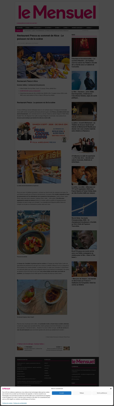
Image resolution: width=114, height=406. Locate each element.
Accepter (61, 393)
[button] (111, 388)
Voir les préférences (102, 393)
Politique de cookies (7, 403)
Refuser (82, 393)
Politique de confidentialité (20, 403)
